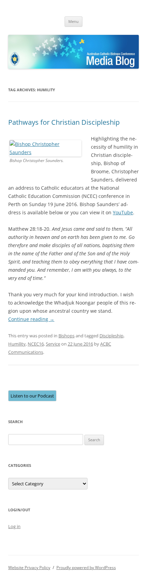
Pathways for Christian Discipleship (64, 122)
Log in (14, 526)
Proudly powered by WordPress (86, 567)
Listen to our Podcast (32, 396)
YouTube (123, 212)
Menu (73, 21)
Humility (17, 344)
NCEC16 (36, 344)
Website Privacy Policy (29, 567)
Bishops (66, 336)
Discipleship (111, 336)
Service (53, 344)
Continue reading (31, 319)
